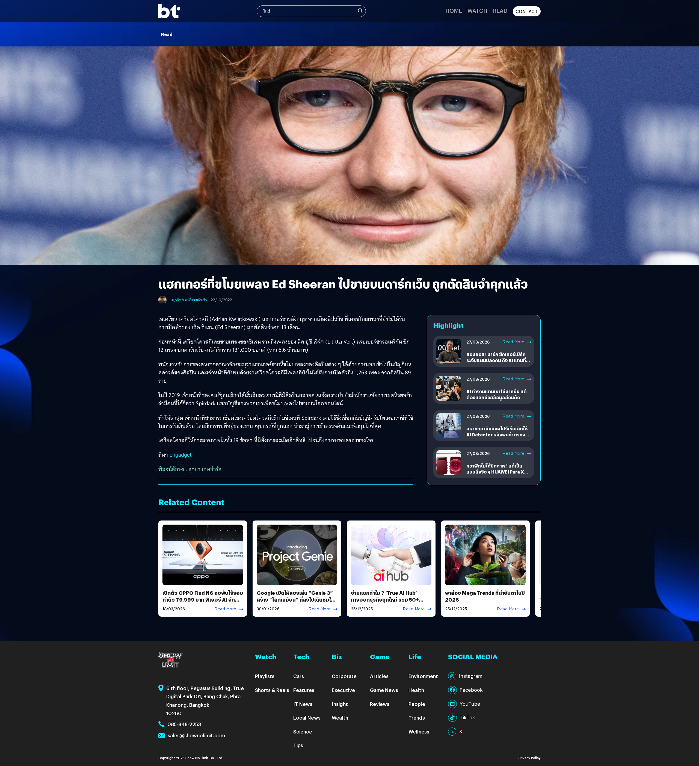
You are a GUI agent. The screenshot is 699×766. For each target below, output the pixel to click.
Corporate (344, 676)
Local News (307, 717)
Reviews (379, 703)
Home (453, 10)
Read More (513, 342)
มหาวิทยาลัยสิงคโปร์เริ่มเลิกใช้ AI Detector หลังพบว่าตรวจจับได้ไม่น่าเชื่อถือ (498, 434)
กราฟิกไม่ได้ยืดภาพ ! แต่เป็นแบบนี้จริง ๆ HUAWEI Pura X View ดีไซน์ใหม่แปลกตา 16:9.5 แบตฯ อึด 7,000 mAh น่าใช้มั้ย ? (498, 475)
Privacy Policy (530, 757)
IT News (302, 703)
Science (302, 731)
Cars (298, 676)
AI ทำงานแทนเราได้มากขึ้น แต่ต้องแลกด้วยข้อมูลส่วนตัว (496, 394)
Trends (416, 717)
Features (303, 690)
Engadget (180, 454)
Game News (384, 690)
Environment (423, 676)
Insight (340, 703)
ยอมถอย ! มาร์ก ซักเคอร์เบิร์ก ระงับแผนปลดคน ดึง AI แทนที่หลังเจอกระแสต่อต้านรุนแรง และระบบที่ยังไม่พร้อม (496, 363)
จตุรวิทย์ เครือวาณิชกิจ (189, 299)
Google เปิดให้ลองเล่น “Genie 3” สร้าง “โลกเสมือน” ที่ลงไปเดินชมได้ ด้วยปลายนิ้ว (295, 599)
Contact (527, 11)
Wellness (418, 731)
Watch (477, 10)
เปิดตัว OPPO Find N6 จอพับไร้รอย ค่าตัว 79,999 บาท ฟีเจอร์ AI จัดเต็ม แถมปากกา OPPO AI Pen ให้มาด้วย (202, 603)
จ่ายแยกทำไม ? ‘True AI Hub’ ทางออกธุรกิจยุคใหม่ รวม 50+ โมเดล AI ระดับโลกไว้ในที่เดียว (385, 599)
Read (500, 10)
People (416, 703)
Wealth (340, 717)
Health (416, 690)
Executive (343, 690)
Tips (298, 745)
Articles (379, 676)
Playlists (264, 676)
